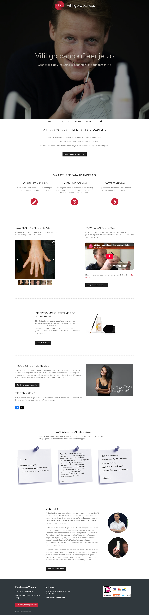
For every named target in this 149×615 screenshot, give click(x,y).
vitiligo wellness (81, 5)
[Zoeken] (100, 121)
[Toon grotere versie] (118, 522)
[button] (53, 242)
